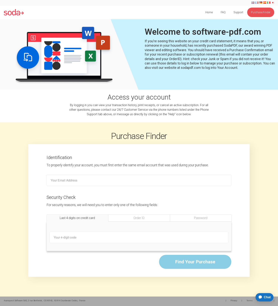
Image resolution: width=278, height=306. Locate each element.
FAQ (223, 12)
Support (238, 12)
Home (209, 12)
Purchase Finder (260, 12)
